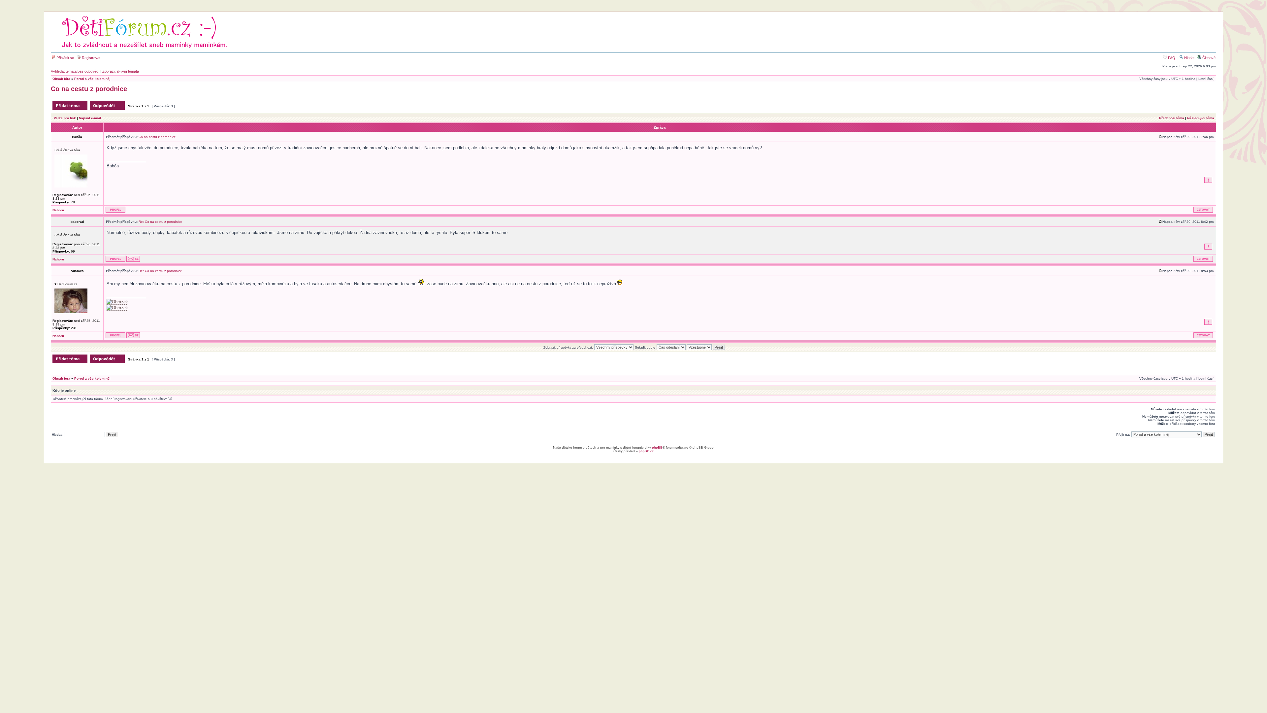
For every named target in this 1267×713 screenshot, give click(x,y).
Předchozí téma (1171, 118)
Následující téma (1200, 118)
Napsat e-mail (90, 118)
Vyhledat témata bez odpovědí (75, 71)
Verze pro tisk (65, 118)
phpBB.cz (646, 451)
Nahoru (58, 210)
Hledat (1188, 58)
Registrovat (90, 58)
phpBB (657, 447)
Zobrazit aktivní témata (120, 71)
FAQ (1171, 58)
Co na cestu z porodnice (89, 88)
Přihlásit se (64, 58)
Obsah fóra (61, 79)
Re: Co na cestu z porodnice (160, 221)
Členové (1208, 58)
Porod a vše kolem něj (92, 79)
